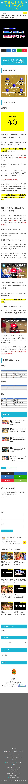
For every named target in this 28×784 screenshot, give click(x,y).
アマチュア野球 (17, 767)
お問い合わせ (12, 777)
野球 (14, 764)
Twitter (17, 777)
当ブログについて (14, 770)
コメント (4, 497)
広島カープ (9, 767)
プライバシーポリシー (14, 775)
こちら (21, 684)
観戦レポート (19, 757)
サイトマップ (17, 773)
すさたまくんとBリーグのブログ (14, 5)
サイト (3, 524)
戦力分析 (10, 751)
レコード (14, 753)
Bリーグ (14, 748)
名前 (2, 512)
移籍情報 (16, 751)
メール (3, 518)
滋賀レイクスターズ (12, 468)
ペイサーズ (14, 759)
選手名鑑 (22, 751)
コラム (4, 468)
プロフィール (10, 773)
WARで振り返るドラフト (14, 769)
